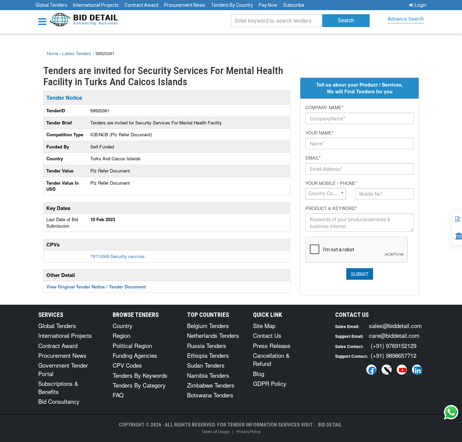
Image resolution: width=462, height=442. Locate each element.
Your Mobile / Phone (331, 183)
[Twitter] (387, 370)
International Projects (96, 5)
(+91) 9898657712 (393, 355)
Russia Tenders (206, 345)
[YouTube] (402, 370)
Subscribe (293, 5)
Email (313, 158)
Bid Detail (330, 425)
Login (420, 5)
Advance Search (406, 19)
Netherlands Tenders (213, 335)
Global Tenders (51, 5)
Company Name (324, 107)
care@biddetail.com (394, 335)
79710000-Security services (117, 256)
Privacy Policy (248, 431)
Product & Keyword (331, 208)
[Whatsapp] (451, 412)
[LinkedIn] (417, 370)
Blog (258, 373)
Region (121, 335)
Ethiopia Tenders (208, 355)
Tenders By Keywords (140, 375)
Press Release (271, 345)
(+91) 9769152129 (393, 345)
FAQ (118, 395)
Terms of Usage (215, 431)
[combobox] (325, 194)
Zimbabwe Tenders (210, 385)
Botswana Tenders (210, 395)
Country (123, 325)
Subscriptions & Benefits (58, 387)
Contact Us (267, 335)
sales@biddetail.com (395, 325)
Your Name (319, 133)
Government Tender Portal (63, 369)
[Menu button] (44, 21)
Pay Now (268, 5)
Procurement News (184, 5)
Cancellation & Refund (271, 359)
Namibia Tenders (208, 375)
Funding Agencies (135, 355)
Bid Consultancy (58, 401)
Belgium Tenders (208, 325)
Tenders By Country (232, 5)
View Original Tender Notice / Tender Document (96, 286)
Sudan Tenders (206, 365)
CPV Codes (127, 365)
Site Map (264, 325)
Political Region (132, 345)
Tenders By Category (139, 385)
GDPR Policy (269, 383)
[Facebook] (371, 370)
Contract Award (141, 5)
